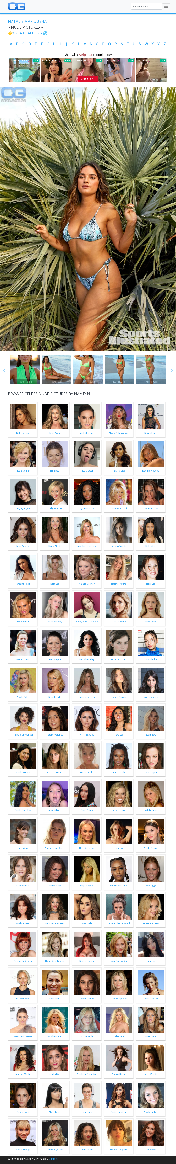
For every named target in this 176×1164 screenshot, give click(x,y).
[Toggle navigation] (166, 6)
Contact (53, 1158)
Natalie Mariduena (27, 21)
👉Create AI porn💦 (27, 33)
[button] (4, 370)
